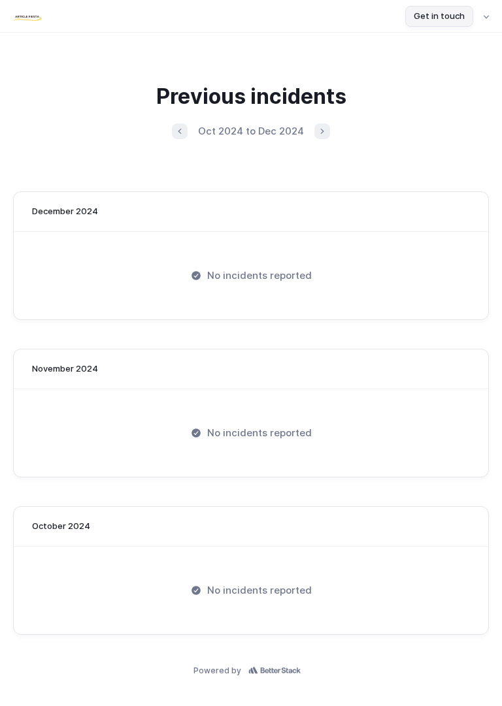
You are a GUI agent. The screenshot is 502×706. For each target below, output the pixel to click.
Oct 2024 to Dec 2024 (251, 131)
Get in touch (439, 15)
